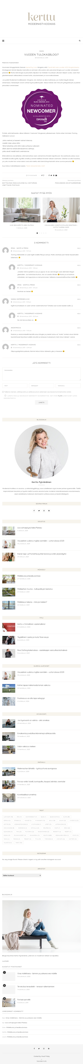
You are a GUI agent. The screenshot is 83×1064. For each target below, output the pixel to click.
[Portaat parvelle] (8, 1002)
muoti (57, 828)
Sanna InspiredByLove (20, 299)
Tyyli (38, 839)
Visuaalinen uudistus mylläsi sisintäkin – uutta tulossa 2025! (40, 541)
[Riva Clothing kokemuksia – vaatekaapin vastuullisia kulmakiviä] (8, 653)
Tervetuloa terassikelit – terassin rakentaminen (35, 986)
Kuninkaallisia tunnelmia (26, 795)
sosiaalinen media (62, 835)
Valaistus (8, 842)
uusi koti (61, 839)
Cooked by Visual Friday (41, 1056)
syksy (75, 835)
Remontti (57, 831)
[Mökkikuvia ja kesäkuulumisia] (8, 579)
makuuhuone (9, 828)
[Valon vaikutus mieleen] (8, 749)
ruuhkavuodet (20, 835)
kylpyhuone (36, 824)
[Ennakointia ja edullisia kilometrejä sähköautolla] (8, 736)
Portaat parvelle (23, 1000)
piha (19, 831)
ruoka (7, 835)
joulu (52, 820)
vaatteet (73, 839)
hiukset (28, 820)
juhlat (62, 820)
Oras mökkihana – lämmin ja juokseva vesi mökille (37, 973)
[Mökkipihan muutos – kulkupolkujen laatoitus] (8, 592)
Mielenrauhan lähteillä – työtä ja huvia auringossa (37, 768)
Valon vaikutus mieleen (26, 746)
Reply (79, 248)
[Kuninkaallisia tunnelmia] (8, 797)
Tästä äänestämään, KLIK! (35, 166)
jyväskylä (74, 820)
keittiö (7, 824)
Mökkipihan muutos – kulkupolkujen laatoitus (35, 589)
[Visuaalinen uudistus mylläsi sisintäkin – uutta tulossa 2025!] (61, 210)
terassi (16, 839)
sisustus (41, 51)
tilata (60, 396)
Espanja (7, 820)
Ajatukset (8, 817)
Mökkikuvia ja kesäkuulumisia (28, 576)
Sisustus (47, 835)
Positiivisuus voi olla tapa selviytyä (31, 698)
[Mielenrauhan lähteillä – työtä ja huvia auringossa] (8, 771)
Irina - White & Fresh (19, 248)
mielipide (47, 828)
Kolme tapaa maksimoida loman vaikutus (33, 685)
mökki (67, 828)
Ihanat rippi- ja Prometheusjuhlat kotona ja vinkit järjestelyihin (41, 554)
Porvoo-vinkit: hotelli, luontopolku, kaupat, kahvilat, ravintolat (41, 781)
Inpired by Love (31, 67)
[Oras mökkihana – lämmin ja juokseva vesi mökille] (8, 976)
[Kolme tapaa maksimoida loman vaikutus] (8, 688)
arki (19, 817)
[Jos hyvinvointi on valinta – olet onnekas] (8, 723)
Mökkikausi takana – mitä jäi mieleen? (32, 602)
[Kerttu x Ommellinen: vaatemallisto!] (8, 627)
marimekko (22, 828)
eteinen (17, 820)
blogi (43, 817)
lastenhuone (60, 824)
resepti (68, 831)
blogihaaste (55, 817)
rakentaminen (43, 831)
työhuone (49, 839)
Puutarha (29, 831)
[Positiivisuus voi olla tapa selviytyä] (8, 701)
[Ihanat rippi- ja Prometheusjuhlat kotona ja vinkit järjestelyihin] (8, 557)
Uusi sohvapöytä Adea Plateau (22, 225)
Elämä (66, 817)
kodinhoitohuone (21, 824)
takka (6, 839)
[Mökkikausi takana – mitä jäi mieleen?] (8, 605)
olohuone (8, 831)
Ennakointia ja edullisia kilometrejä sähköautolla (36, 733)
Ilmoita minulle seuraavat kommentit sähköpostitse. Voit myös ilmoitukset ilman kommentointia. (40, 397)
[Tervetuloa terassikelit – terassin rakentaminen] (8, 989)
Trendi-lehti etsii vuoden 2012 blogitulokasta (63, 67)
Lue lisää (5, 961)
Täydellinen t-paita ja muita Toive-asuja (33, 637)
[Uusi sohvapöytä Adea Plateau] (21, 210)
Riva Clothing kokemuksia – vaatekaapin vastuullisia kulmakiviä (42, 650)
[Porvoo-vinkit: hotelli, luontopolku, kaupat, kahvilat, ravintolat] (8, 784)
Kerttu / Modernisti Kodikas (29, 265)
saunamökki (35, 835)
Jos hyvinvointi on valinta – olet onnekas (33, 720)
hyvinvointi (40, 820)
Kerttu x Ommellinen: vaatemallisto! (31, 624)
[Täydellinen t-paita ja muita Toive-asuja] (8, 640)
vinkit (19, 842)
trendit (27, 839)
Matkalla (35, 828)
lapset (48, 824)
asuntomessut (31, 817)
